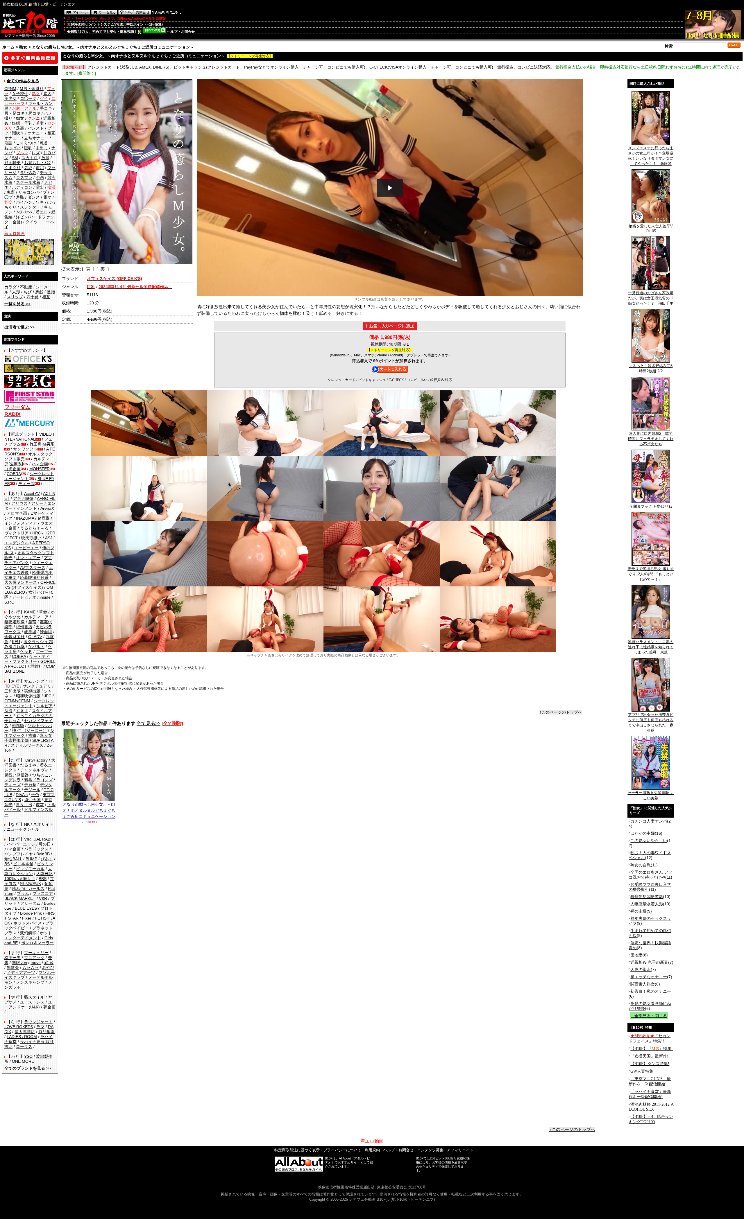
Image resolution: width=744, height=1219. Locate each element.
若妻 (40, 123)
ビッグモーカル (30, 868)
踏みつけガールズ (28, 888)
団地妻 (636, 955)
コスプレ (24, 177)
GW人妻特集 (641, 1071)
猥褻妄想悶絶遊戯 (646, 896)
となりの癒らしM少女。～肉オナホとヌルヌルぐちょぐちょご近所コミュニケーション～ (88, 813)
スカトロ (30, 157)
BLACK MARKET (19, 898)
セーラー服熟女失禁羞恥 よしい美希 (650, 795)
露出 (40, 187)
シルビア (44, 705)
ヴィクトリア (16, 533)
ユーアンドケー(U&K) (28, 1004)
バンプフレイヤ (18, 854)
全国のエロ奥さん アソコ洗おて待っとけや (650, 874)
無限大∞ (19, 962)
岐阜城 (30, 631)
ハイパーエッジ (21, 844)
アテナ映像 (23, 498)
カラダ (10, 287)
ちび (28, 292)
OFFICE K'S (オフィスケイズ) (30, 585)
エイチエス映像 (28, 570)
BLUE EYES (26, 908)
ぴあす (47, 859)
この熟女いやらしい (648, 840)
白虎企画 (12, 468)
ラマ (40, 1026)
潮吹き (18, 133)
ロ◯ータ (28, 98)
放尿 (45, 157)
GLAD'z (35, 636)
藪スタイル (34, 997)
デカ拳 (30, 784)
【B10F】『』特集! (651, 1048)
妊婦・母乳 (22, 123)
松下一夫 (12, 957)
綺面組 (46, 631)
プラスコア (43, 893)
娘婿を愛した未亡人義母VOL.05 (651, 228)
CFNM (10, 88)
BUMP (31, 859)
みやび (48, 967)
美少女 (10, 98)
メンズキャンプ (30, 982)
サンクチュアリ (37, 686)
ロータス (24, 1046)
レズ (36, 152)
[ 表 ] (88, 269)
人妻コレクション (28, 871)
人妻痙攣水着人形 (646, 904)
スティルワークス (27, 745)
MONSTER (39, 468)
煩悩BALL (13, 859)
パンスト (36, 128)
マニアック (34, 957)
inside (45, 597)
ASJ (48, 538)
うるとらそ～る (34, 528)
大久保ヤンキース (20, 582)
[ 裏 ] (102, 269)
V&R (43, 898)
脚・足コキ (14, 113)
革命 (43, 612)
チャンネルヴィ (34, 770)
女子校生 (20, 93)
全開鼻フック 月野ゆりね (650, 506)
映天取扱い (31, 538)
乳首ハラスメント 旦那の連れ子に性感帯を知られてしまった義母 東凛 (650, 647)
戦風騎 (18, 725)
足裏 (20, 128)
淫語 (8, 143)
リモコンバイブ (32, 192)
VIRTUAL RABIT (39, 839)
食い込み (28, 172)
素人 (47, 93)
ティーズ (26, 483)
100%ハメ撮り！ (19, 878)
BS (7, 863)
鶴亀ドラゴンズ (38, 780)
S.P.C (9, 602)
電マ (47, 197)
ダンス (34, 197)
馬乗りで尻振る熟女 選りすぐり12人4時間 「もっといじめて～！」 (650, 574)
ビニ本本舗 (23, 863)
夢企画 (49, 1007)
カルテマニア (36, 617)
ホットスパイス (27, 923)
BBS (42, 878)
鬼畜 (11, 192)
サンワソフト (25, 449)
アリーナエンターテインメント (30, 506)
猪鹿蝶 (43, 518)
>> (17, 303)
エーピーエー (26, 547)
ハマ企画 (40, 464)
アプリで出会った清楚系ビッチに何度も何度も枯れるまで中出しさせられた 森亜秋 (650, 722)
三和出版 (12, 691)
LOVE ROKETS (18, 1026)
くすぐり (12, 167)
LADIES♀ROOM (22, 1036)
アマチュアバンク (28, 560)
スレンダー (30, 207)
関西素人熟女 (642, 984)
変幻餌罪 (28, 933)
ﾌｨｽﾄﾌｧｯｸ (24, 212)
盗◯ (40, 167)
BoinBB (43, 854)
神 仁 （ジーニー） (29, 730)
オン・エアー (28, 557)
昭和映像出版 (28, 696)
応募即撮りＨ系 (34, 577)
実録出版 (32, 691)
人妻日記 (44, 873)
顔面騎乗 (12, 162)
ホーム (8, 47)
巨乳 (28, 148)
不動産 (26, 287)
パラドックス (36, 849)
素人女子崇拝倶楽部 (28, 738)
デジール (32, 789)
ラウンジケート (38, 1021)
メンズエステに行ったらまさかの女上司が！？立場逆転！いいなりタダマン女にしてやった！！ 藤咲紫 (650, 156)
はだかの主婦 (642, 833)
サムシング (34, 681)
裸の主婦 (638, 911)
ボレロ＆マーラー (37, 942)
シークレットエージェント (29, 703)
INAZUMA (25, 518)
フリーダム (30, 903)
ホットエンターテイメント (28, 935)
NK (27, 824)
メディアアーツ (21, 972)
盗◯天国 (32, 799)
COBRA (14, 473)
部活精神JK (30, 883)
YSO (28, 1056)
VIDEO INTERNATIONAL (29, 436)
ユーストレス (32, 1002)
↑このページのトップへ (560, 712)
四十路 (32, 297)
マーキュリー (36, 952)
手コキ (46, 108)
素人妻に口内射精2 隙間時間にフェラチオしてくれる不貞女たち (650, 438)
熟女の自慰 (640, 865)
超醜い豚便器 (16, 775)
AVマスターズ (32, 567)
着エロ (42, 212)
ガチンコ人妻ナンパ (648, 821)
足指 (51, 292)
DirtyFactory (36, 760)
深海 (8, 710)
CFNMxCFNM (17, 701)
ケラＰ (26, 651)
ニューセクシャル (23, 829)
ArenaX (47, 508)
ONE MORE (23, 1061)
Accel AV (32, 493)
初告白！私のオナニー (650, 991)
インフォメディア (20, 523)
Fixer (26, 918)
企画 (40, 177)
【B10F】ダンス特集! (649, 1064)
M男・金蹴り (32, 88)
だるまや (28, 765)
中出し (42, 148)
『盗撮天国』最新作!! (650, 1056)
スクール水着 (28, 182)
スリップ (15, 297)
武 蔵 (48, 962)
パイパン (24, 202)
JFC (47, 696)
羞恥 (20, 197)
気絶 (28, 167)
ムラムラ (30, 967)
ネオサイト (43, 824)
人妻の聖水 (640, 969)
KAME (29, 612)
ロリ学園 (46, 1031)
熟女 (23, 47)
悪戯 (39, 292)
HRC (36, 533)
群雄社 (36, 666)
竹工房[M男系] (42, 444)
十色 (35, 794)
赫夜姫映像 (14, 622)
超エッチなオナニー (648, 976)
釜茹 (32, 622)
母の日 (45, 844)
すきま (22, 710)
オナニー (36, 133)
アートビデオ (24, 597)
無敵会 (13, 967)
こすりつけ (26, 143)
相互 (46, 297)
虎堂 (40, 804)
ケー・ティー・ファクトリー (27, 659)
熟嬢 (32, 735)
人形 (16, 292)
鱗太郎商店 (25, 1031)
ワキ (40, 202)
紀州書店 (24, 626)
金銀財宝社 (14, 636)
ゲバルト (36, 646)
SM (15, 157)
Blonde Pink (31, 913)
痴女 (20, 118)
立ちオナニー (36, 138)
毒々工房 (24, 804)
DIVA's (22, 794)
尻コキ (34, 113)
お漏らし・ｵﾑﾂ (37, 162)
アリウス (19, 503)
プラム (23, 893)
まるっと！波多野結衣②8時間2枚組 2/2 (651, 368)
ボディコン (22, 187)
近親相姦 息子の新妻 (649, 962)
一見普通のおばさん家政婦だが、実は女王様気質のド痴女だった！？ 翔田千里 (650, 298)
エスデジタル (16, 543)
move (36, 962)
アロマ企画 (17, 513)
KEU (16, 641)
